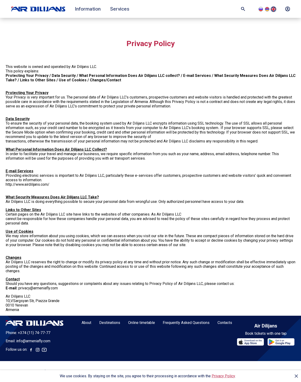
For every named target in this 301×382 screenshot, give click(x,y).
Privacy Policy (223, 376)
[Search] (243, 9)
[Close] (296, 376)
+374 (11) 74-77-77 (34, 333)
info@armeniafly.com (33, 341)
